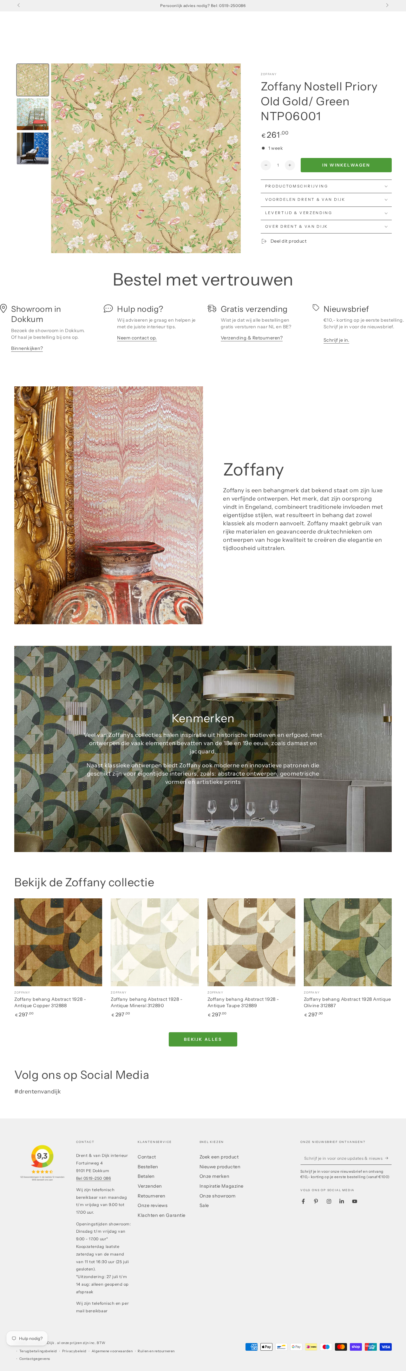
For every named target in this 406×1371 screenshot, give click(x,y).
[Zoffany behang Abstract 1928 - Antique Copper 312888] (58, 942)
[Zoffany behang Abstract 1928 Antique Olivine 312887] (348, 942)
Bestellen (148, 1167)
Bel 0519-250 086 (93, 1178)
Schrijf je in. (337, 340)
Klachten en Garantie (162, 1215)
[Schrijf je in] (388, 1158)
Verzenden (150, 1186)
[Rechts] (387, 5)
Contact (147, 1157)
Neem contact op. (137, 338)
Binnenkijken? (27, 348)
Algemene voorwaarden (112, 1351)
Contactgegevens (34, 1359)
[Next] (231, 158)
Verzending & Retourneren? (252, 338)
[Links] (19, 5)
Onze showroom (218, 1196)
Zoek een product (219, 1157)
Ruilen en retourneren (156, 1351)
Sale (204, 1205)
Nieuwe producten (220, 1167)
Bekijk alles (203, 1039)
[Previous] (60, 158)
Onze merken (215, 1176)
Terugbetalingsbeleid (38, 1351)
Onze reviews (152, 1205)
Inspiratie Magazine (222, 1186)
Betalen (146, 1176)
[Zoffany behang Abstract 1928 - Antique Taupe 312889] (251, 942)
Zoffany (269, 74)
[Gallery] (127, 158)
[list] (203, 331)
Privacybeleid (74, 1351)
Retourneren (152, 1196)
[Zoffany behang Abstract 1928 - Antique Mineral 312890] (155, 942)
